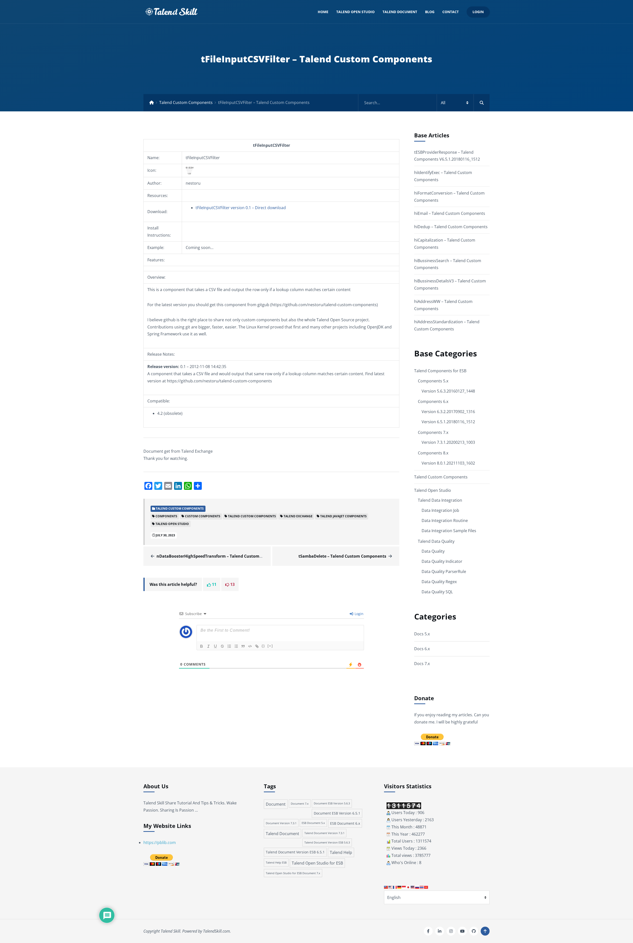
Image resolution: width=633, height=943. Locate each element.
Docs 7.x (422, 663)
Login (478, 11)
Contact (450, 11)
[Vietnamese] (426, 887)
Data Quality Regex (439, 581)
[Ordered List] (229, 646)
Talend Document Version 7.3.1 (324, 833)
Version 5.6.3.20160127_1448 (448, 391)
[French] (395, 887)
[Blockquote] (243, 646)
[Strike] (222, 646)
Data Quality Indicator (442, 561)
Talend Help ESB (276, 862)
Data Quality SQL (437, 592)
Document (276, 804)
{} (263, 646)
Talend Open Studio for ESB (317, 863)
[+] (270, 646)
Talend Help (341, 852)
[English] (390, 887)
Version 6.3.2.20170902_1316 (448, 411)
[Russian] (417, 887)
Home (323, 11)
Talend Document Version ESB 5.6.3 (327, 842)
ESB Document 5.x (313, 823)
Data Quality (433, 551)
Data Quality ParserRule (444, 571)
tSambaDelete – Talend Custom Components (342, 556)
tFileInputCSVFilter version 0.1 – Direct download (241, 207)
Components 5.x (433, 381)
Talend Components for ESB (440, 370)
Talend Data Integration (440, 500)
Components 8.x (433, 453)
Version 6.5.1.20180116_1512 (448, 421)
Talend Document (400, 11)
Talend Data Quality (436, 541)
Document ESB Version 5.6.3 (332, 803)
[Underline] (215, 646)
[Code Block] (250, 646)
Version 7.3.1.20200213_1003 (448, 442)
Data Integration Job (440, 510)
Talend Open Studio (355, 11)
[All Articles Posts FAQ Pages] (424, 102)
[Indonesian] (404, 887)
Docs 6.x (422, 648)
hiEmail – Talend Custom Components (449, 213)
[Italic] (208, 646)
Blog (429, 11)
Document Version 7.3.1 (281, 823)
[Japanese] (408, 887)
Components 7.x (433, 432)
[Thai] (422, 887)
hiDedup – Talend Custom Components (451, 226)
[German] (399, 887)
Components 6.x (433, 401)
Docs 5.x (422, 634)
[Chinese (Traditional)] (386, 887)
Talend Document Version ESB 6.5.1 (295, 852)
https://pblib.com (159, 842)
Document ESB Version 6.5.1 (337, 813)
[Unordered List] (236, 646)
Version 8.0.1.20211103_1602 (448, 463)
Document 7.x (300, 803)
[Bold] (201, 646)
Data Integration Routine (445, 520)
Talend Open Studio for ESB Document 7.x (293, 873)
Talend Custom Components (186, 102)
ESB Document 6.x (345, 823)
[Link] (256, 646)
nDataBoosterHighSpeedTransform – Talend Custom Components (221, 556)
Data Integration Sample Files (449, 530)
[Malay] (413, 887)
